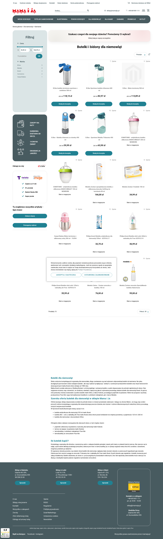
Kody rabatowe (63, 3)
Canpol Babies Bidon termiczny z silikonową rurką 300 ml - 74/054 (65, 237)
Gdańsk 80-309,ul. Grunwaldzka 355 (133, 512)
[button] (143, 10)
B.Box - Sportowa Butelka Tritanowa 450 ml (99, 139)
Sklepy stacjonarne (40, 3)
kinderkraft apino (111, 528)
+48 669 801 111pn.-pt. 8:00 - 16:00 (134, 500)
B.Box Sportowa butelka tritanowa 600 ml (99, 89)
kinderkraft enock (101, 528)
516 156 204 (102, 477)
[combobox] (72, 11)
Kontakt (52, 3)
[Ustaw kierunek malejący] (149, 54)
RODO (46, 502)
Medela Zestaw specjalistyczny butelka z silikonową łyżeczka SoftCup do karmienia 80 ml (99, 189)
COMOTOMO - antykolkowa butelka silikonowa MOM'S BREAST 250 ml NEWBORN (133, 140)
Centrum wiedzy (25, 3)
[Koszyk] (148, 11)
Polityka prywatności (51, 509)
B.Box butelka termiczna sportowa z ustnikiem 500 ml (65, 89)
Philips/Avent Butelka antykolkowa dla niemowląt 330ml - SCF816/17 (99, 237)
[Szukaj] (88, 11)
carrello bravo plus (67, 528)
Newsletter (48, 519)
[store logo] (24, 10)
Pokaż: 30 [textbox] (143, 311)
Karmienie (38, 27)
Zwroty (15, 513)
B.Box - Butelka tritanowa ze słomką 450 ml (65, 139)
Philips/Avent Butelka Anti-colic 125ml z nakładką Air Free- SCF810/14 (65, 287)
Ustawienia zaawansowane (96, 275)
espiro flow (130, 528)
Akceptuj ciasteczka (66, 275)
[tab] (29, 44)
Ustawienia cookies (51, 516)
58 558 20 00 (20, 477)
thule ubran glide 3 (122, 528)
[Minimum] (17, 46)
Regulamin (48, 506)
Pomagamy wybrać (93, 3)
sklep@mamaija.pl (134, 506)
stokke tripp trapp (34, 528)
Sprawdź (22, 483)
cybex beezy (57, 528)
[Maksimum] (42, 46)
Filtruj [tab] (30, 37)
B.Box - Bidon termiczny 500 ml (133, 88)
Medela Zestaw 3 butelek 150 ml (133, 187)
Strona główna (17, 27)
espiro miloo (43, 528)
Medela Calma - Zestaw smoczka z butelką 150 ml (99, 287)
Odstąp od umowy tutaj (21, 519)
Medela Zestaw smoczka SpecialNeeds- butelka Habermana (133, 287)
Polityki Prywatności (84, 270)
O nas (15, 3)
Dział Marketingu (50, 513)
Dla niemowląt (28, 27)
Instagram (39, 534)
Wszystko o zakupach (21, 509)
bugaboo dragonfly (84, 528)
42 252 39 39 (60, 477)
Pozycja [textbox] (139, 54)
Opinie (46, 499)
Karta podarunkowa (77, 3)
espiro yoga (93, 528)
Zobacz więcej (30, 216)
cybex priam (50, 528)
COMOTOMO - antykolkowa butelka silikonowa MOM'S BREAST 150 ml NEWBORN (65, 189)
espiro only (75, 528)
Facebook (31, 534)
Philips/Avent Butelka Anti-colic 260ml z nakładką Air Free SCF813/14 (133, 237)
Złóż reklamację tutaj (20, 516)
